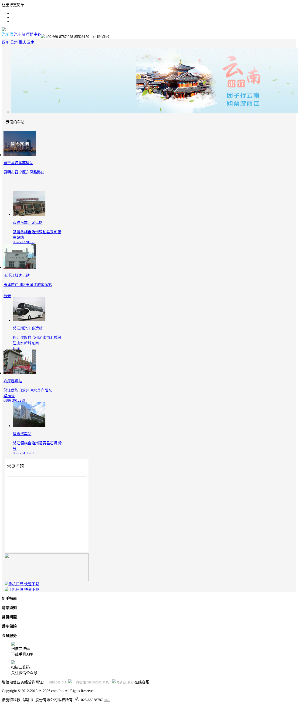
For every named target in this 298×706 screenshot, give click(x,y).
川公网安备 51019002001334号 (91, 682)
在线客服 (141, 682)
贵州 (14, 42)
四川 (5, 42)
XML (107, 700)
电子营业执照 (124, 682)
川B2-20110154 (58, 682)
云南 (30, 42)
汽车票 (7, 34)
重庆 (22, 42)
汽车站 (19, 34)
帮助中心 (33, 34)
